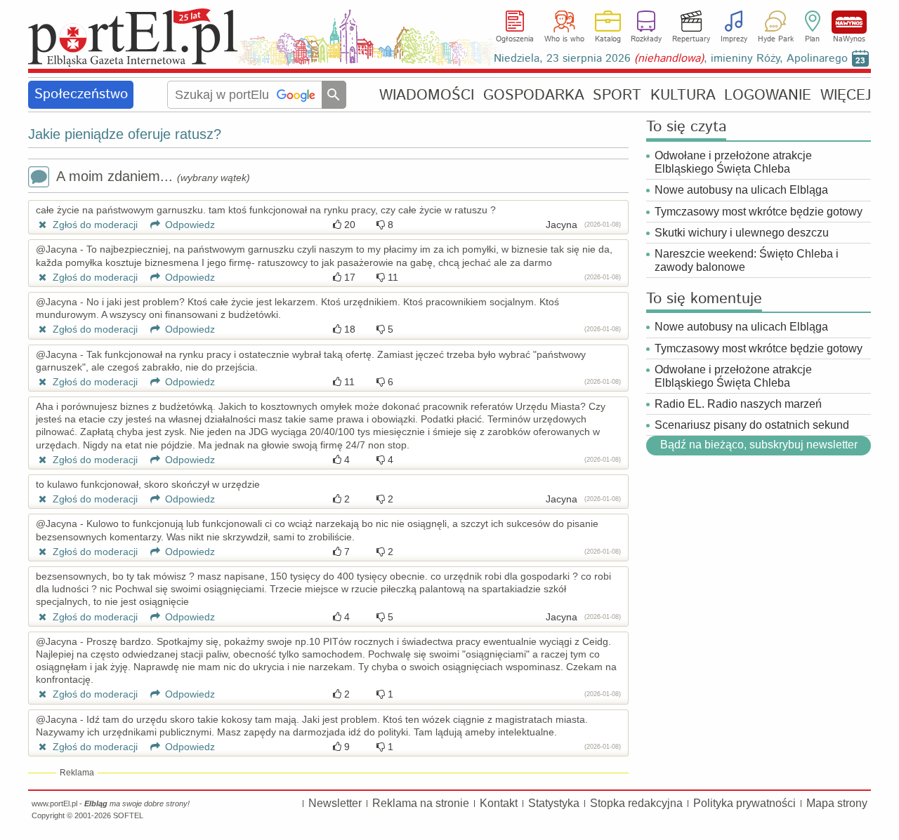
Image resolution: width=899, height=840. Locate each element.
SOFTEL (128, 815)
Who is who (564, 39)
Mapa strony (836, 803)
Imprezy (734, 39)
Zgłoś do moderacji (94, 224)
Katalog (608, 39)
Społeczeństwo (81, 94)
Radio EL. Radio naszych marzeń (738, 404)
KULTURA (683, 95)
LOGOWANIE (767, 95)
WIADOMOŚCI (426, 95)
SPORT (617, 95)
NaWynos (849, 22)
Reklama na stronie (420, 803)
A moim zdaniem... (153, 176)
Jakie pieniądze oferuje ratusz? (124, 134)
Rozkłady (646, 39)
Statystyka (553, 803)
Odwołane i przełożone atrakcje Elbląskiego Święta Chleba (733, 162)
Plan (812, 39)
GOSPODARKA (533, 95)
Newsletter (335, 803)
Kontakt (499, 803)
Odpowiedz (188, 224)
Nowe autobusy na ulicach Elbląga (741, 190)
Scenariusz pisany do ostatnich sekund (752, 425)
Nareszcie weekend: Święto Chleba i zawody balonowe (747, 260)
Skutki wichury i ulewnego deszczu (742, 233)
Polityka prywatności (744, 803)
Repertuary (691, 39)
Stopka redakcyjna (636, 803)
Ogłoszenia (515, 39)
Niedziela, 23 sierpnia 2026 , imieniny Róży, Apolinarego (671, 59)
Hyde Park (776, 39)
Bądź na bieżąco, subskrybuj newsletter (758, 444)
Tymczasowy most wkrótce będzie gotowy (758, 212)
